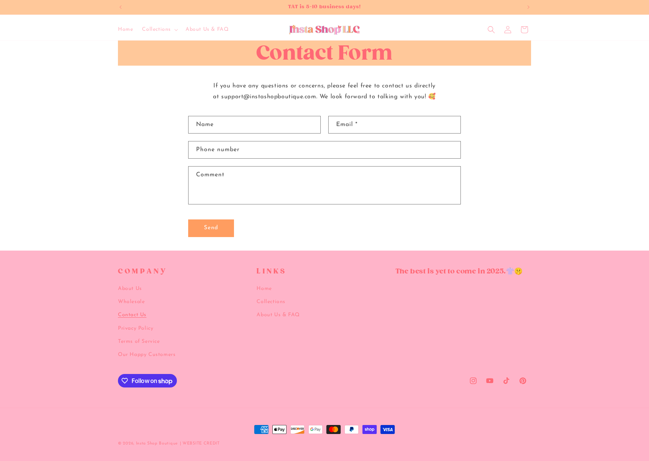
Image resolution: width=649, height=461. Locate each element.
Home (264, 288)
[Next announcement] (528, 7)
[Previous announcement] (120, 7)
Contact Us (132, 315)
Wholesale (131, 302)
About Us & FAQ (278, 315)
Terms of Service (139, 341)
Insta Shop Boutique (157, 443)
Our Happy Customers (146, 354)
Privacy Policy (135, 328)
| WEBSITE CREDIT (200, 443)
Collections (271, 302)
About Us (130, 288)
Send (211, 228)
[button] (159, 30)
